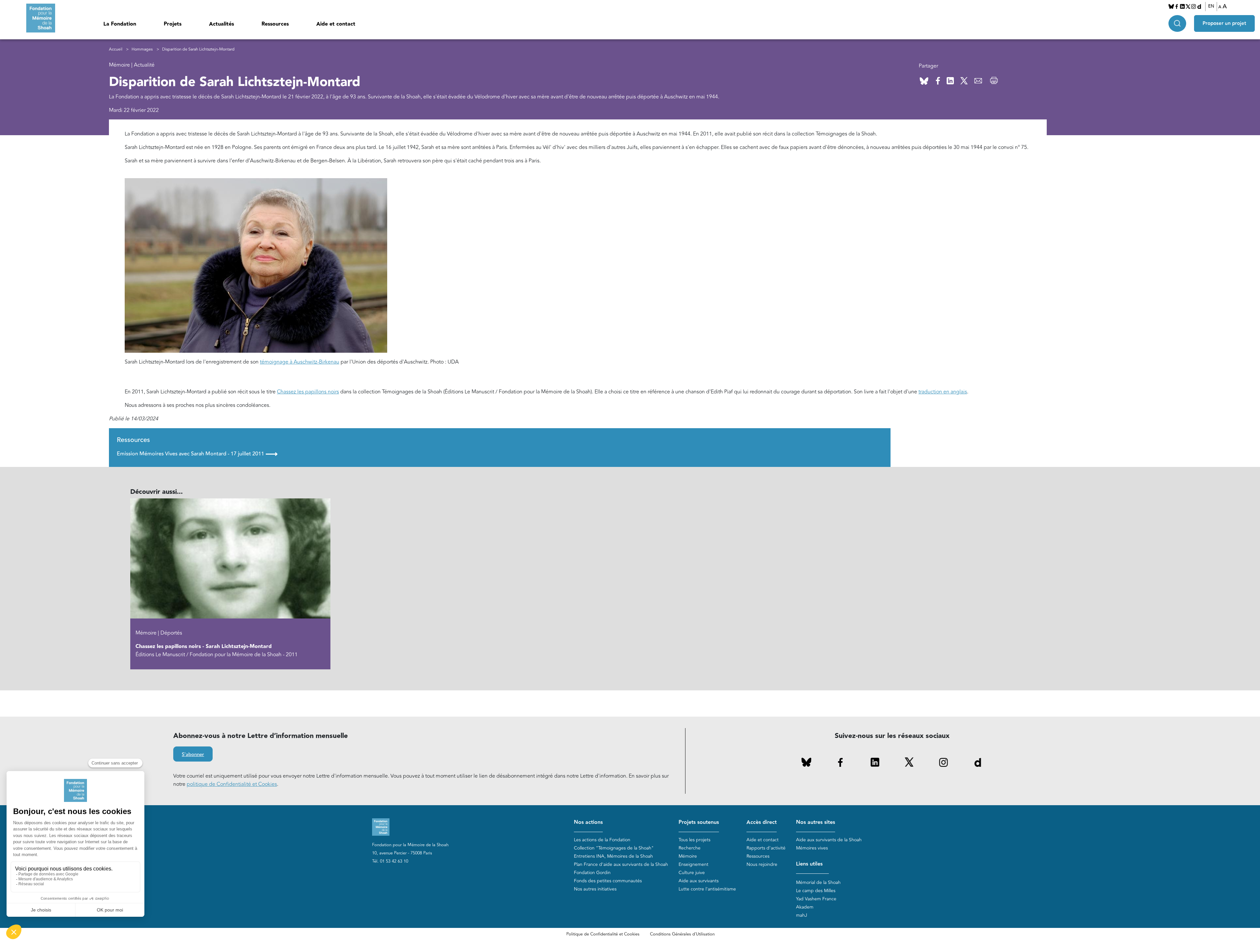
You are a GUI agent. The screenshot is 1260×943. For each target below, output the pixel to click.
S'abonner (193, 754)
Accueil (115, 49)
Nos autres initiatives (595, 889)
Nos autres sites (815, 822)
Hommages (142, 49)
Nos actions (588, 822)
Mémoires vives (812, 848)
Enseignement (693, 864)
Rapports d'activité (766, 848)
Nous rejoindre (761, 864)
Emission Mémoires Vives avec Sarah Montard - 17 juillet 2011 (197, 454)
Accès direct (761, 822)
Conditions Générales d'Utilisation (682, 934)
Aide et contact (335, 24)
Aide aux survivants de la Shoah (829, 839)
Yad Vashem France (816, 898)
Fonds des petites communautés (608, 880)
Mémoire (688, 856)
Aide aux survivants (699, 880)
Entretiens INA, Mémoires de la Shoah (613, 856)
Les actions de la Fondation (602, 839)
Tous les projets (694, 839)
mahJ (801, 915)
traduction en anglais (942, 392)
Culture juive (692, 872)
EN (1211, 6)
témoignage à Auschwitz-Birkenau (299, 362)
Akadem (804, 907)
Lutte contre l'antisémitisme (707, 889)
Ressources (275, 24)
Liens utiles (809, 864)
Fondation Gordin (592, 872)
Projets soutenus (699, 822)
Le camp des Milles (815, 890)
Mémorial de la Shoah (818, 882)
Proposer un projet (1224, 23)
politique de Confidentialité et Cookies (232, 784)
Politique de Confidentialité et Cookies (603, 934)
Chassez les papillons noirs (308, 392)
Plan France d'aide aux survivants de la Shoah (621, 864)
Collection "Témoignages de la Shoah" (614, 848)
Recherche (690, 848)
